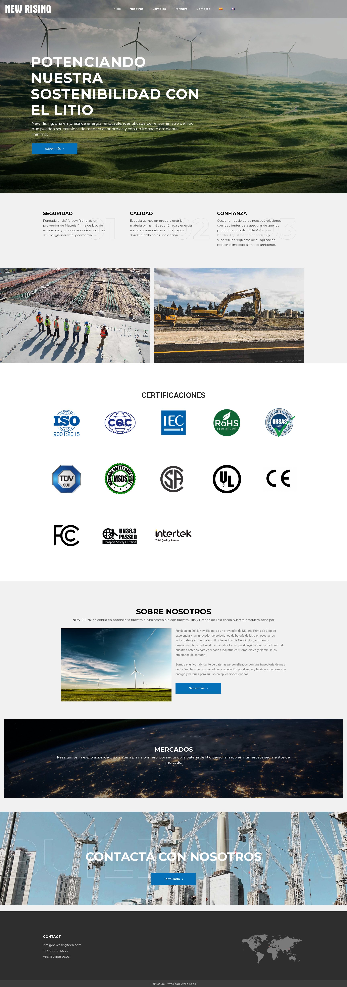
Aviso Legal (189, 983)
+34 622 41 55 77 (55, 951)
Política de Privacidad (165, 983)
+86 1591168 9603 (56, 956)
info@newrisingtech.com (62, 945)
